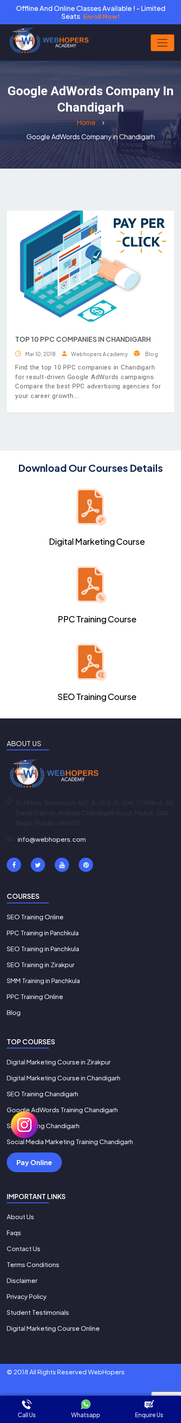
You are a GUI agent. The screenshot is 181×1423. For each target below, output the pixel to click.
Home (87, 122)
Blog (151, 354)
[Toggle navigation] (162, 42)
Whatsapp (85, 1414)
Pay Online (34, 1162)
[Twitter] (38, 865)
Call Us (27, 1414)
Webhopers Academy (99, 354)
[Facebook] (14, 865)
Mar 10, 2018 (40, 354)
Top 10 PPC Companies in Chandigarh (83, 339)
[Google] (62, 865)
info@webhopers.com (52, 839)
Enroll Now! (101, 16)
